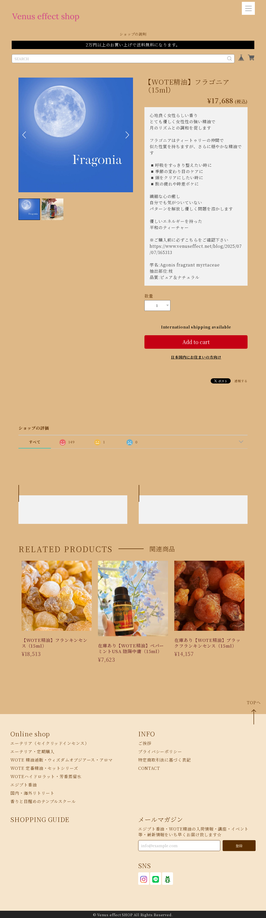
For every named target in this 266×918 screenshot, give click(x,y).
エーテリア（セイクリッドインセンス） (49, 743)
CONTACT (149, 768)
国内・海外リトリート (32, 793)
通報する (241, 381)
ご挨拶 (144, 743)
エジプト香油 (23, 785)
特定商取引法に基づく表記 (164, 760)
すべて (35, 441)
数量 (148, 296)
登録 (239, 845)
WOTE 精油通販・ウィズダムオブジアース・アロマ (61, 760)
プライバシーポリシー (160, 752)
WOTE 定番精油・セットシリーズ (44, 768)
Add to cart (196, 342)
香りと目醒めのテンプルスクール (43, 802)
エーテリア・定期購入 (32, 752)
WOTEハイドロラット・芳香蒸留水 (45, 777)
